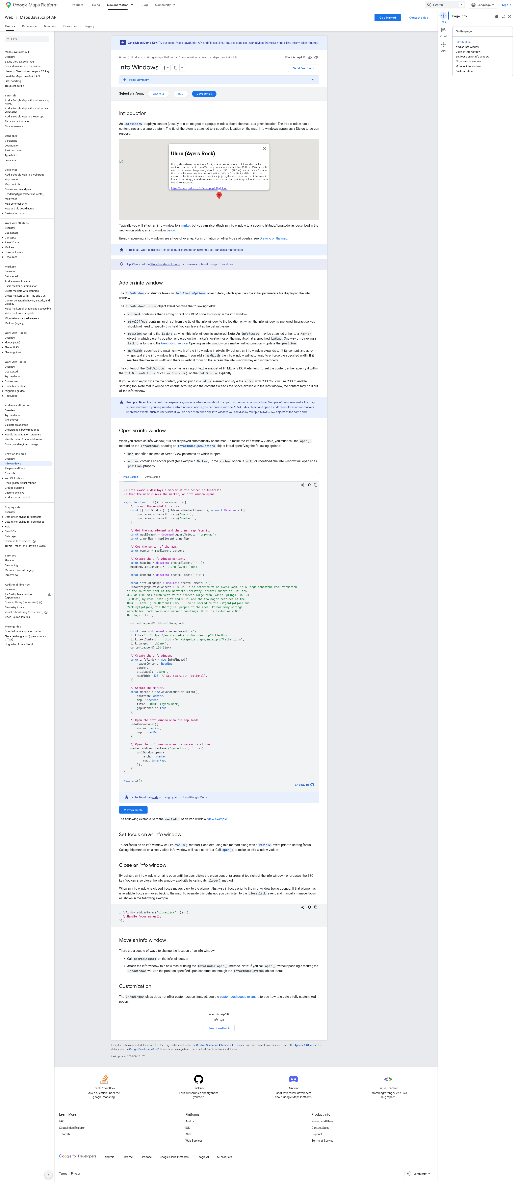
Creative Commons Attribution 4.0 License (220, 1045)
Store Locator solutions (165, 264)
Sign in (506, 4)
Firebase (146, 1157)
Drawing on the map (273, 238)
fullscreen (503, 16)
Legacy (90, 26)
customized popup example (239, 997)
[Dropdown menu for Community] (175, 5)
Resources (70, 26)
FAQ (61, 1121)
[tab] (130, 476)
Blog (145, 5)
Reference (29, 26)
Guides (10, 26)
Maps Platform (43, 5)
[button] (26, 213)
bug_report (496, 16)
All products (224, 1157)
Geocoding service (174, 343)
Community (163, 5)
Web (9, 17)
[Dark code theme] (309, 485)
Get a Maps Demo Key (142, 42)
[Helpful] (310, 57)
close (509, 16)
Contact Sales (320, 1127)
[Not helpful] (316, 57)
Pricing (95, 5)
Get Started (387, 17)
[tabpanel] (219, 642)
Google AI (203, 1157)
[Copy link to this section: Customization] (155, 986)
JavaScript (204, 93)
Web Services (194, 1140)
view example (217, 819)
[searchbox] (27, 39)
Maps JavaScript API (38, 17)
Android (158, 94)
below (171, 230)
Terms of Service (322, 1140)
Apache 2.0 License (305, 1045)
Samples (50, 26)
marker (185, 225)
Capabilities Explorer (72, 1127)
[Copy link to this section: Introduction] (151, 113)
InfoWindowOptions (190, 293)
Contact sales (418, 17)
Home (122, 57)
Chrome (128, 1157)
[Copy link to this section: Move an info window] (170, 940)
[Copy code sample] (315, 485)
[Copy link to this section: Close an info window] (170, 865)
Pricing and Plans (322, 1121)
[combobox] (445, 4)
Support (317, 1134)
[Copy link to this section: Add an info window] (167, 283)
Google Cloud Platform (174, 1157)
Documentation (117, 5)
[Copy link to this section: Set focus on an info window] (185, 835)
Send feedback (303, 68)
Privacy (75, 1173)
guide (154, 797)
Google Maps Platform (160, 57)
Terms (63, 1173)
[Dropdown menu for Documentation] (133, 5)
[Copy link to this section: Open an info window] (170, 431)
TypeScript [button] (130, 477)
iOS (180, 94)
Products (77, 5)
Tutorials (64, 1134)
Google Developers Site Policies (147, 1049)
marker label (235, 249)
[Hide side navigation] (49, 1175)
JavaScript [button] (152, 477)
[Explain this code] (303, 485)
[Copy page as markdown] (176, 67)
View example (133, 810)
